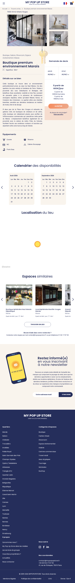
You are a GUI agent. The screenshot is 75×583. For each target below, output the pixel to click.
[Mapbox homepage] (6, 267)
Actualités (6, 558)
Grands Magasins (9, 479)
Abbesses (6, 467)
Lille (3, 498)
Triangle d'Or (7, 471)
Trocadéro (6, 444)
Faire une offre (58, 114)
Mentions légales (9, 579)
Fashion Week (44, 436)
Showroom (43, 440)
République (6, 487)
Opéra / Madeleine (9, 463)
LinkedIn (47, 547)
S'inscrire (66, 394)
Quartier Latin (7, 475)
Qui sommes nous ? (9, 542)
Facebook (44, 547)
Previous (2, 299)
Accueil (4, 9)
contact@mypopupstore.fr (49, 561)
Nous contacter (8, 562)
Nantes (5, 518)
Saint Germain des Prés (11, 455)
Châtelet (5, 440)
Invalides (5, 448)
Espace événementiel (47, 444)
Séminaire (42, 467)
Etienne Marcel (8, 490)
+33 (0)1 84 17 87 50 (46, 563)
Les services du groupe (11, 550)
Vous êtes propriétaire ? (11, 554)
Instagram (40, 547)
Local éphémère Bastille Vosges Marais (48, 310)
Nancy (4, 529)
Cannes (5, 502)
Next (73, 299)
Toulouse (5, 514)
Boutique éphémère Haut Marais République (18, 310)
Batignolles (6, 483)
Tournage (42, 463)
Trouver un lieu (16, 9)
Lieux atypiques (44, 459)
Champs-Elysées (8, 459)
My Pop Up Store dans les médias (15, 546)
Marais (4, 432)
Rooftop (42, 471)
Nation (4, 436)
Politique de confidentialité (31, 579)
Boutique (42, 432)
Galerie (41, 448)
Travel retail (43, 455)
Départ (64, 71)
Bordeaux (6, 526)
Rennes (5, 522)
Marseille (5, 510)
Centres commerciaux (47, 451)
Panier (71, 3)
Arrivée (50, 71)
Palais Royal (6, 451)
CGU (50, 579)
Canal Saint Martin (9, 494)
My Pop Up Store (37, 3)
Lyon (4, 506)
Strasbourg (6, 533)
